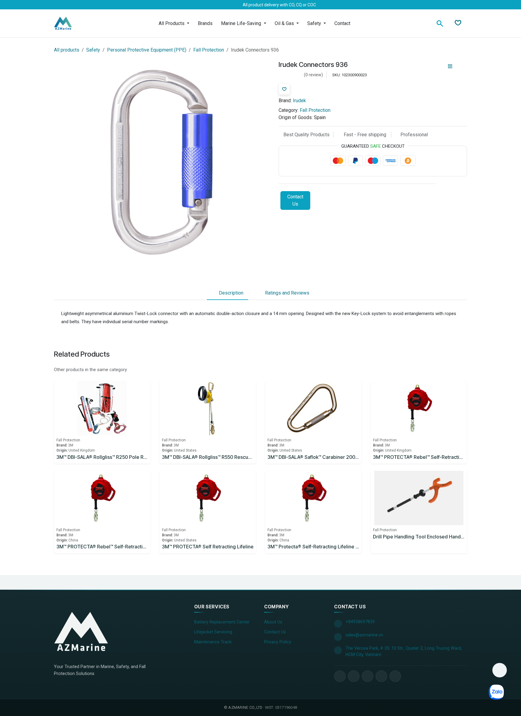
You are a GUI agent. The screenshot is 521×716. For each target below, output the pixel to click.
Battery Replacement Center (222, 622)
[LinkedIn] (77, 5)
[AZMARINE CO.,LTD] (81, 631)
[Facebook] (58, 5)
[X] (68, 5)
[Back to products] (450, 67)
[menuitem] (174, 23)
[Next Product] (460, 66)
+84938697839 (360, 621)
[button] (499, 670)
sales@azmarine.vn (364, 635)
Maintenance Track (213, 642)
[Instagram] (87, 5)
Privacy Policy (277, 642)
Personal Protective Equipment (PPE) (146, 50)
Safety (93, 50)
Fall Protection (208, 50)
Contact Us (295, 200)
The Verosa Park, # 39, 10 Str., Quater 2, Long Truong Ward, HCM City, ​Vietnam (404, 652)
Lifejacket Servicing (213, 632)
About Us (273, 622)
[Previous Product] (439, 66)
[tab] (227, 293)
